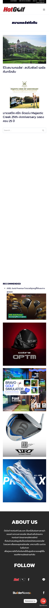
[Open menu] (44, 9)
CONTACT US (41, 1)
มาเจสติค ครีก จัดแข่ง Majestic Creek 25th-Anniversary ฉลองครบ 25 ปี (23, 117)
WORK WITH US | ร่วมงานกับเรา (25, 1)
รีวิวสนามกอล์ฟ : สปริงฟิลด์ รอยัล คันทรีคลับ (24, 69)
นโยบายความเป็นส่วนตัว (40, 2)
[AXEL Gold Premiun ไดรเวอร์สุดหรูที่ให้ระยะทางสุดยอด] (26, 307)
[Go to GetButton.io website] (43, 605)
